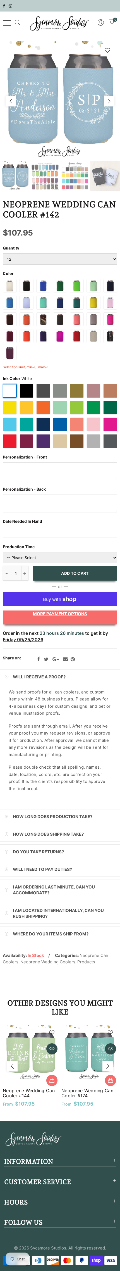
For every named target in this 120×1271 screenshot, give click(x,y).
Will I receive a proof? (39, 677)
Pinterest (73, 659)
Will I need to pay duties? (42, 869)
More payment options (60, 613)
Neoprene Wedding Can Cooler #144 (29, 1093)
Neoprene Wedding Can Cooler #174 (87, 1093)
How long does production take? (52, 816)
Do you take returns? (38, 851)
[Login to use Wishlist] (107, 50)
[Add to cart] (51, 1080)
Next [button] (109, 101)
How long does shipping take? (48, 834)
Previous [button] (11, 101)
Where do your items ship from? (50, 934)
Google (55, 659)
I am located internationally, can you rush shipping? (58, 913)
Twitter (46, 659)
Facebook (38, 659)
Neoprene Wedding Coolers (47, 961)
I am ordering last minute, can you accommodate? (54, 889)
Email (65, 659)
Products (86, 961)
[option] (60, 101)
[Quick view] (51, 1048)
